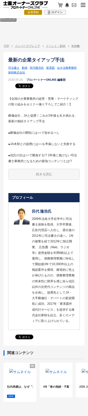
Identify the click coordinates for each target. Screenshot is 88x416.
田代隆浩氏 (37, 67)
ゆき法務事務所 (67, 67)
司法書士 (13, 67)
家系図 (50, 67)
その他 (75, 46)
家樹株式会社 (16, 72)
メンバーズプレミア (27, 46)
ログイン (57, 12)
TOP (6, 46)
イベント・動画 (55, 46)
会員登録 (33, 12)
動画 (24, 67)
